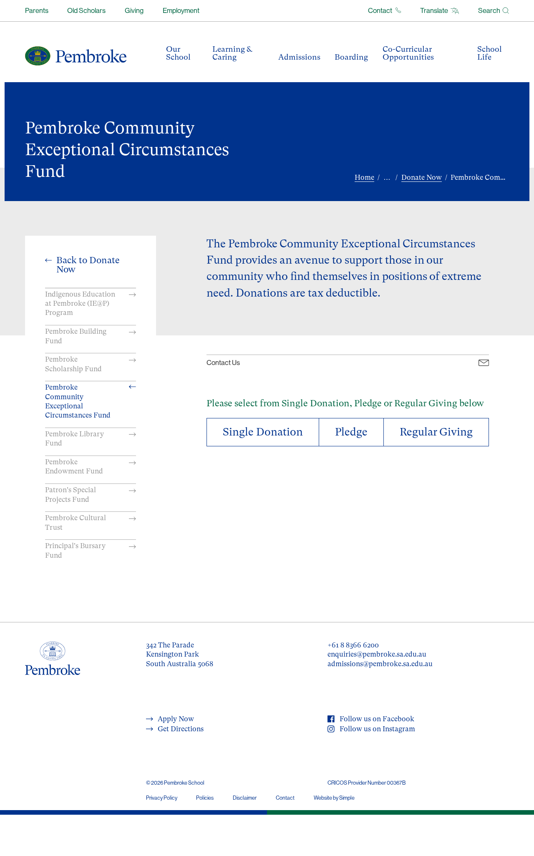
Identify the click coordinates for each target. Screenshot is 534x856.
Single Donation (263, 431)
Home (364, 177)
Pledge (351, 431)
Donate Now (421, 177)
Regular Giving (436, 431)
